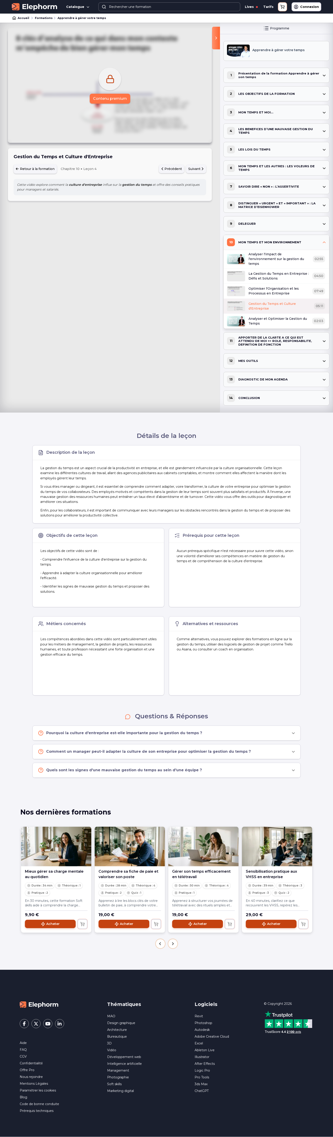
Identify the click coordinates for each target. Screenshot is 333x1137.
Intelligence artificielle (124, 1064)
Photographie (118, 1077)
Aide (23, 1043)
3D (109, 1043)
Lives (250, 7)
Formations (44, 18)
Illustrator (202, 1057)
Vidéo (111, 1050)
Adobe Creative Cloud (212, 1036)
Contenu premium (110, 98)
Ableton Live (205, 1050)
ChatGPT (202, 1091)
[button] (160, 943)
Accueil (23, 18)
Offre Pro (27, 1070)
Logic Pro (202, 1070)
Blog (23, 1097)
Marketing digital (120, 1091)
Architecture (117, 1030)
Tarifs (268, 7)
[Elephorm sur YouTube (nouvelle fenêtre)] (47, 1023)
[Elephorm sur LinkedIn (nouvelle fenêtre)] (59, 1023)
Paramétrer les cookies (38, 1090)
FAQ (23, 1050)
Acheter (53, 924)
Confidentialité (31, 1063)
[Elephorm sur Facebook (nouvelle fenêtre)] (24, 1023)
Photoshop (203, 1023)
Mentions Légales (34, 1084)
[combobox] (169, 6)
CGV (23, 1056)
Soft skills (114, 1084)
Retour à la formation (37, 169)
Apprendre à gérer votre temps (82, 18)
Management (118, 1070)
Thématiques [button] (124, 1004)
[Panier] (282, 6)
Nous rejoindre (31, 1077)
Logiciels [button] (206, 1004)
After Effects (205, 1064)
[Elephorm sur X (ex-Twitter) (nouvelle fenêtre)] (36, 1023)
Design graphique (121, 1023)
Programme (279, 28)
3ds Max (201, 1084)
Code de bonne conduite (39, 1104)
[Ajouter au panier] (82, 924)
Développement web (124, 1057)
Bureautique (117, 1036)
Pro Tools (202, 1077)
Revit (199, 1016)
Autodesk (202, 1030)
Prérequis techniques (36, 1111)
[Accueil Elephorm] (39, 1004)
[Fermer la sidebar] (216, 38)
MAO (111, 1016)
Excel (199, 1043)
